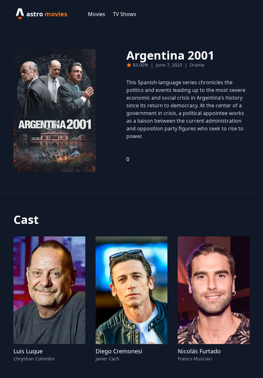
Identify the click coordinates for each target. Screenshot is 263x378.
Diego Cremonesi (119, 351)
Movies (96, 14)
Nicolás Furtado (199, 351)
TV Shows (124, 14)
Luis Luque (28, 351)
